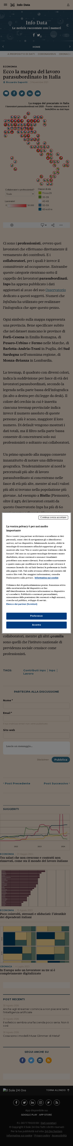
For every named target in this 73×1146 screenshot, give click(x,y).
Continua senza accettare (53, 517)
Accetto (36, 625)
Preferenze (36, 616)
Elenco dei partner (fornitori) (21, 604)
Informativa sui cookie (46, 577)
